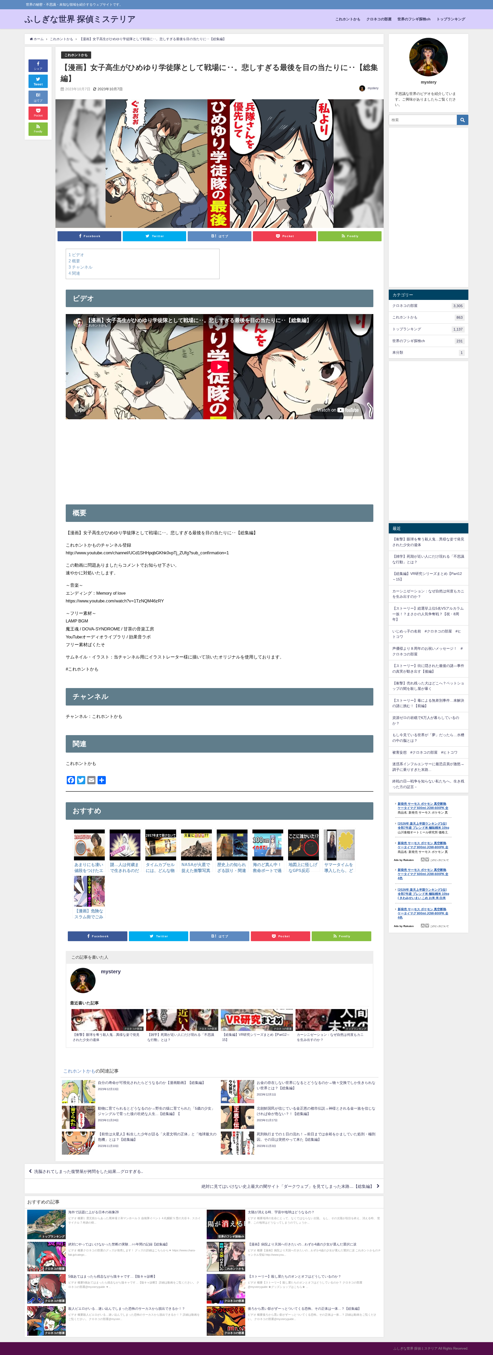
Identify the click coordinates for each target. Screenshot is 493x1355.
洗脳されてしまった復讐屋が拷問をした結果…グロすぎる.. (88, 1171)
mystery (373, 88)
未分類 (427, 352)
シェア (38, 68)
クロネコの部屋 (379, 19)
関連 (74, 273)
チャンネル (80, 267)
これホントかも (348, 19)
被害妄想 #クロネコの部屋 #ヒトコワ (425, 752)
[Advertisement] (219, 458)
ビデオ (76, 255)
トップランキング (451, 19)
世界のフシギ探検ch (414, 19)
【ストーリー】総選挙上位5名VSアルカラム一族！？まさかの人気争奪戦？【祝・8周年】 (428, 614)
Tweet (38, 84)
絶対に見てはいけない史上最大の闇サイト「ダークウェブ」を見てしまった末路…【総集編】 (288, 1186)
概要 (74, 261)
